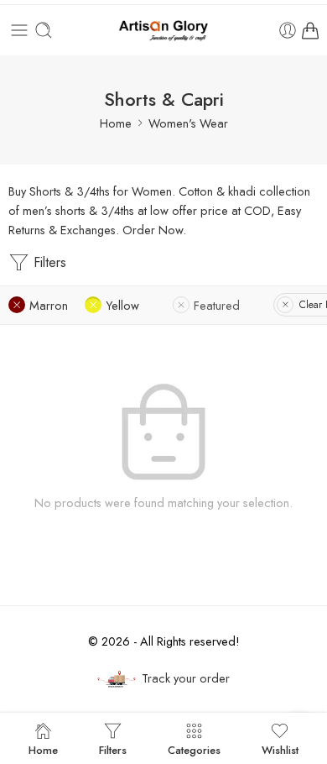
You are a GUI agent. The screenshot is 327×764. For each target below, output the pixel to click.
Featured (217, 305)
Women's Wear (188, 123)
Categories (194, 749)
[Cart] (310, 30)
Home (116, 123)
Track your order (186, 678)
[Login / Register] (288, 30)
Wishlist (280, 749)
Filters (47, 262)
